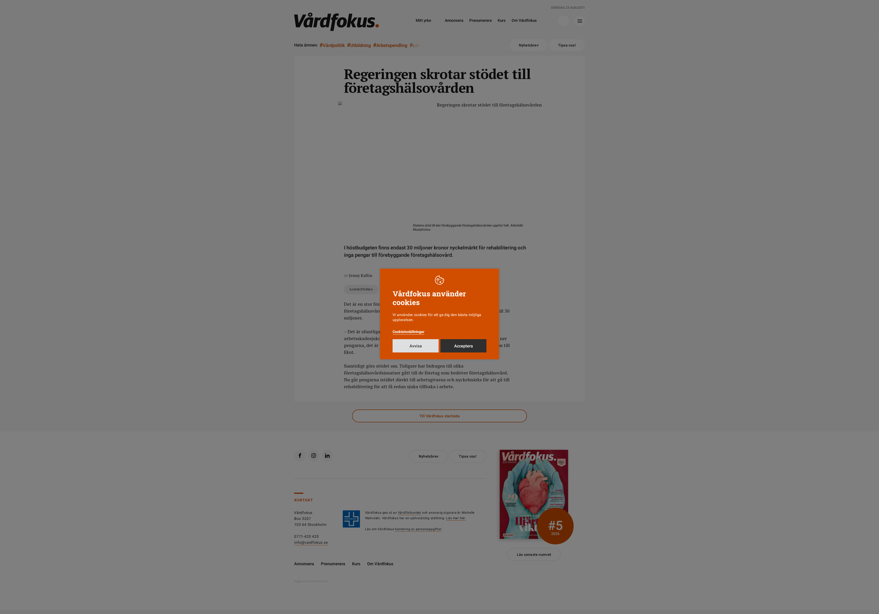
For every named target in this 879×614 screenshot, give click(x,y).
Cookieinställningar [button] (408, 332)
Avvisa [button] (416, 346)
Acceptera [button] (463, 346)
